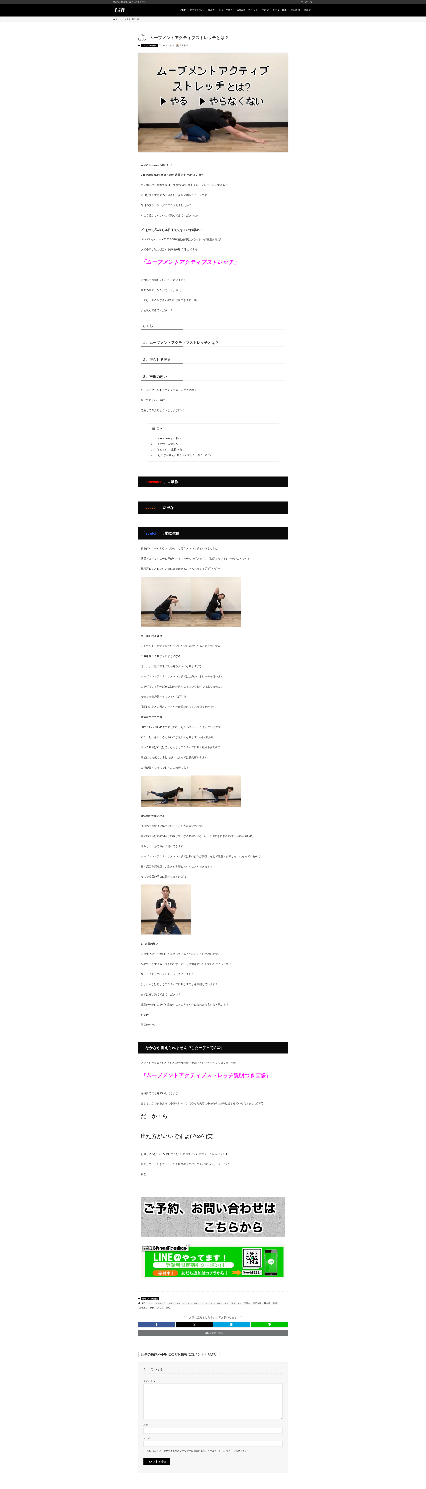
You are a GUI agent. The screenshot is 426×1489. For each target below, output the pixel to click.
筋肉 (152, 1307)
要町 (168, 1307)
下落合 (247, 1303)
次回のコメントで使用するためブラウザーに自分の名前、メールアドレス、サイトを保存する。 (197, 1450)
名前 (145, 1425)
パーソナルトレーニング (217, 1303)
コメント (149, 1381)
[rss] (311, 2)
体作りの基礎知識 (149, 45)
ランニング (236, 1303)
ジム (150, 1303)
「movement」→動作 (168, 438)
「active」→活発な (166, 443)
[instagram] (306, 2)
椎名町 (267, 1303)
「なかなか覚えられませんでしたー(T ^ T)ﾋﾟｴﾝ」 (184, 455)
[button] (156, 1324)
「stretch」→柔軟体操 (168, 449)
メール (146, 1438)
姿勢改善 (257, 1303)
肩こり (160, 1307)
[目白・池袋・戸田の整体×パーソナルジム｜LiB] (119, 10)
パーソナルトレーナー (193, 1303)
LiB (143, 1303)
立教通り (143, 1307)
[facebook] (302, 2)
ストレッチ (160, 1303)
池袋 (275, 1303)
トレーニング (174, 1303)
